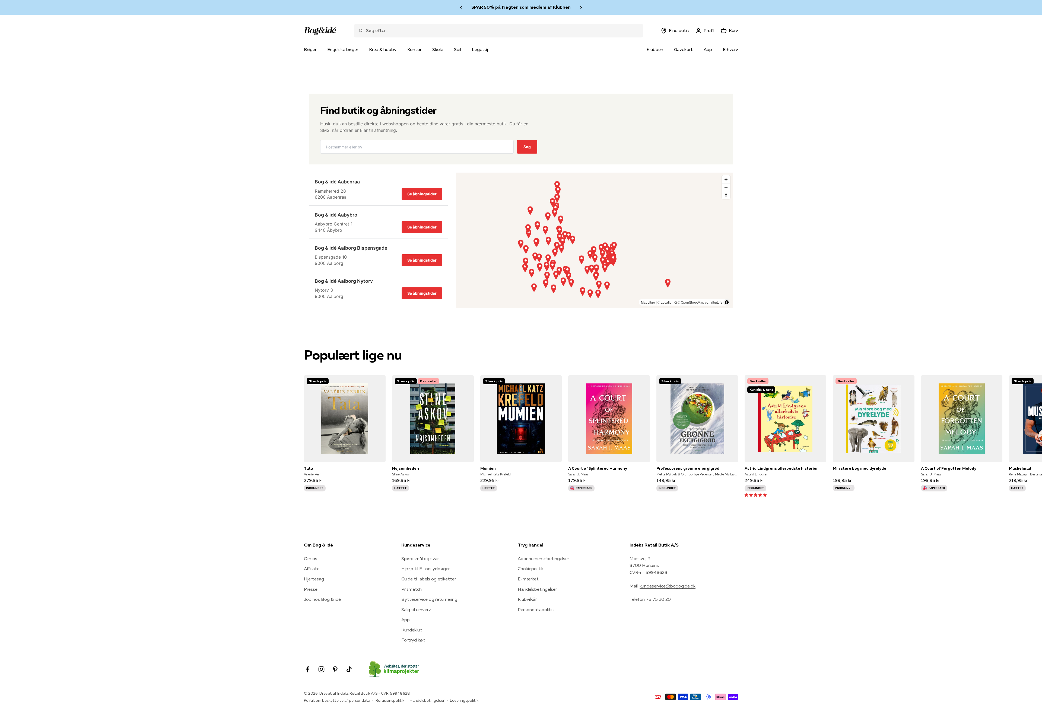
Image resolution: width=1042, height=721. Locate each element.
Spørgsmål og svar (420, 558)
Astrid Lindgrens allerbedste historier (781, 468)
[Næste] (581, 7)
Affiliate (311, 568)
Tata (308, 468)
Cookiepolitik (531, 568)
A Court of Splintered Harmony (597, 468)
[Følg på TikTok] (349, 669)
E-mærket (528, 579)
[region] (594, 240)
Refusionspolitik (390, 700)
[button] (756, 494)
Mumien (488, 468)
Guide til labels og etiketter (428, 579)
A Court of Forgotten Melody (948, 468)
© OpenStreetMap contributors (700, 302)
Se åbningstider (422, 194)
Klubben (655, 49)
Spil (457, 49)
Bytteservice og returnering (429, 599)
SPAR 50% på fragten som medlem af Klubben (521, 7)
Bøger (310, 49)
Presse (310, 589)
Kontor (414, 49)
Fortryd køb (413, 640)
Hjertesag (314, 579)
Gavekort (683, 49)
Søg (527, 146)
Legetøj (480, 49)
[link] (378, 189)
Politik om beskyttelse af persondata (337, 700)
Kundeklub (411, 630)
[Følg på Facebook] (307, 669)
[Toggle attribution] (726, 302)
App (708, 49)
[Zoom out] (726, 187)
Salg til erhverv (416, 609)
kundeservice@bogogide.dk (667, 586)
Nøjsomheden (405, 468)
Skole (437, 49)
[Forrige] (461, 7)
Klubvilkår (527, 599)
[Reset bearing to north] (726, 195)
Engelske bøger (342, 49)
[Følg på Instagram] (321, 669)
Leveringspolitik (464, 700)
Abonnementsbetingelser (543, 558)
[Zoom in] (726, 179)
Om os (310, 558)
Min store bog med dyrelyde (859, 468)
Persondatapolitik (536, 609)
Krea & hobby (382, 49)
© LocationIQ (667, 302)
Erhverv (730, 49)
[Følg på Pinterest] (335, 669)
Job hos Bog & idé (322, 599)
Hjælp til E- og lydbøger (425, 568)
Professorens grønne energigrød (687, 468)
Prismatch (411, 589)
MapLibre (648, 302)
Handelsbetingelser (537, 589)
